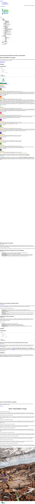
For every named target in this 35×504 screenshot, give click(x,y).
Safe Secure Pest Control (4, 305)
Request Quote (3, 340)
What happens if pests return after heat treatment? (6, 439)
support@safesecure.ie (2, 461)
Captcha (2, 339)
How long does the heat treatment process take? (6, 419)
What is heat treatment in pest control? (5, 411)
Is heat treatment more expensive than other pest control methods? (9, 443)
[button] (12, 17)
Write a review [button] (2, 86)
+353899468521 (1, 453)
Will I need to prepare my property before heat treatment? (7, 427)
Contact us (13, 349)
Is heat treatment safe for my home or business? (6, 415)
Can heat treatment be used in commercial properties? (7, 432)
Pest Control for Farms (7, 35)
